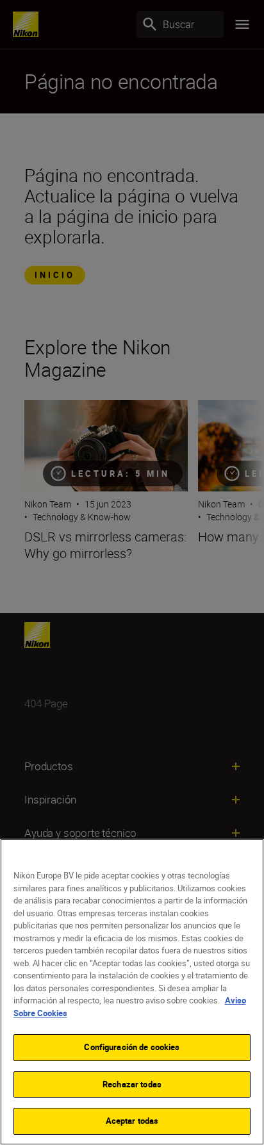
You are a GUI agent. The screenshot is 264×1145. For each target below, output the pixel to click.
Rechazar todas (132, 1084)
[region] (132, 992)
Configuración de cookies (131, 1047)
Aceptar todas (132, 1120)
